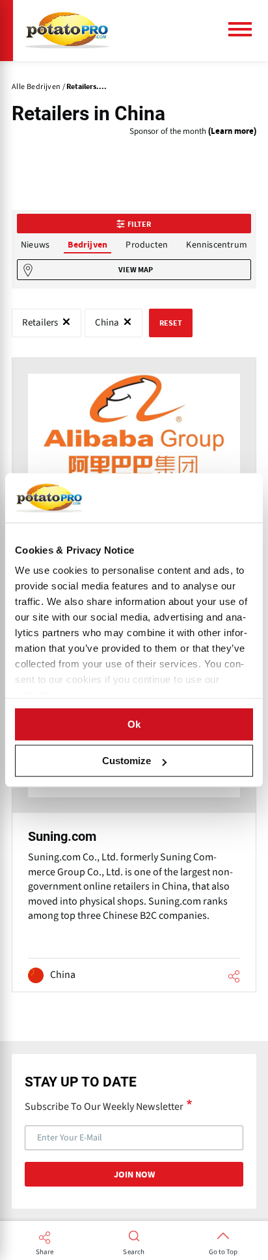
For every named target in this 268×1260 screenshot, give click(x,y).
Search (133, 1252)
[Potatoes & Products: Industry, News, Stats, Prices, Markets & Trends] (67, 30)
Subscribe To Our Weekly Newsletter (104, 1105)
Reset (170, 323)
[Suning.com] (134, 835)
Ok (134, 724)
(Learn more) (232, 131)
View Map (135, 270)
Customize (126, 760)
